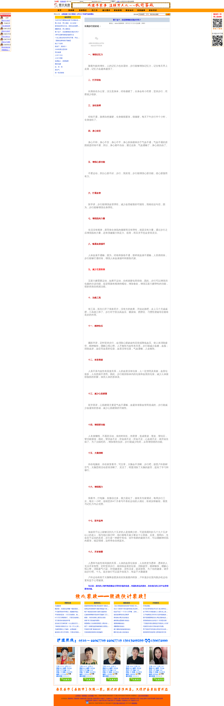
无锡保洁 (95, 700)
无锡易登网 (88, 700)
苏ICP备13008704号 (119, 703)
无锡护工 (103, 698)
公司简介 (78, 695)
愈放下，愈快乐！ (61, 46)
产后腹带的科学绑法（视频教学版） (67, 612)
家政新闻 (118, 10)
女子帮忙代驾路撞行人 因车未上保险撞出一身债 (159, 612)
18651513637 (5, 20)
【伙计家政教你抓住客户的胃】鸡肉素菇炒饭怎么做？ (132, 606)
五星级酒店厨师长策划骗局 (93, 632)
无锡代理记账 (102, 700)
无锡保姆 (76, 698)
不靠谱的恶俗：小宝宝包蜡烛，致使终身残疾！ (71, 615)
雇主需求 (106, 10)
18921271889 (5, 42)
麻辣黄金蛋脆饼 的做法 (121, 620)
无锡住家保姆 (125, 698)
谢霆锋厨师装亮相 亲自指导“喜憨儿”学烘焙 (98, 606)
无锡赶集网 (143, 698)
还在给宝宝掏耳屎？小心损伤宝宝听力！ (68, 623)
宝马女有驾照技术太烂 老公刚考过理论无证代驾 (159, 609)
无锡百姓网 (159, 698)
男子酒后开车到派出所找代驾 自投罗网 (156, 629)
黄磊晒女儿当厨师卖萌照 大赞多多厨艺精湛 (99, 623)
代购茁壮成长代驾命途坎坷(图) (153, 626)
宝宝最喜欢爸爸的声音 (62, 620)
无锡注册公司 (111, 700)
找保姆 (71, 10)
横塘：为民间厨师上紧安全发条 (95, 617)
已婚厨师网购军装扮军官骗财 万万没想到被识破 (100, 615)
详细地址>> (5, 50)
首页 (60, 10)
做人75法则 (59, 43)
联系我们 (84, 695)
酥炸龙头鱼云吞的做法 (121, 632)
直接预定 (83, 10)
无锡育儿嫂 (116, 698)
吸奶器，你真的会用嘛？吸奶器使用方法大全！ (71, 609)
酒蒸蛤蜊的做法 (119, 623)
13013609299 (5, 26)
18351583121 (5, 36)
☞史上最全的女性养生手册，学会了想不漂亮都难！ (72, 38)
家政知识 (130, 10)
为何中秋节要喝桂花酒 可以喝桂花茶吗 (68, 20)
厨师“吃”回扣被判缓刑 (91, 620)
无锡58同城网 (151, 698)
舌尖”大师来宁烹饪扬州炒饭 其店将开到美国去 (129, 609)
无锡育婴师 (96, 698)
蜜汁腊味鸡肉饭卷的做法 (122, 629)
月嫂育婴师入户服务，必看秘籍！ (66, 629)
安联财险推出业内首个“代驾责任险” (155, 620)
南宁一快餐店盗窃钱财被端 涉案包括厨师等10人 (100, 626)
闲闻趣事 (141, 10)
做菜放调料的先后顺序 (121, 615)
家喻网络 (70, 698)
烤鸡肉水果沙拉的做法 (121, 617)
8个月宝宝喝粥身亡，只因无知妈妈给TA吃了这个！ (72, 617)
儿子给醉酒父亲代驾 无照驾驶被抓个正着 (157, 615)
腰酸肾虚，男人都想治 (62, 29)
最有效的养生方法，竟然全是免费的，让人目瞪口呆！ (73, 26)
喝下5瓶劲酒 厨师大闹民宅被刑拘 (95, 612)
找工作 (95, 10)
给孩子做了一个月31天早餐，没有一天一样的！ (130, 612)
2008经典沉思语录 (61, 49)
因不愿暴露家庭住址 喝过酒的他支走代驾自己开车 (160, 617)
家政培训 (153, 10)
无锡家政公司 (126, 700)
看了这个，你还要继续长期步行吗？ (67, 32)
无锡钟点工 (109, 698)
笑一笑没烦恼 (59, 73)
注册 (118, 1)
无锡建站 (118, 700)
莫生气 (57, 70)
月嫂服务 (58, 606)
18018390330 (5, 47)
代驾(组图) (146, 606)
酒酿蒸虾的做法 (119, 626)
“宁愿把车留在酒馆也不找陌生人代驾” (156, 623)
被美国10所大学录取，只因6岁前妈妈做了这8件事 (72, 632)
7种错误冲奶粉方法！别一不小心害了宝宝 (69, 626)
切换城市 (63, 1)
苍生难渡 (58, 52)
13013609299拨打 (143, 695)
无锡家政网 (82, 698)
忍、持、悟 (59, 67)
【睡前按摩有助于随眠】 (63, 40)
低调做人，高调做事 (62, 61)
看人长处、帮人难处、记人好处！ (66, 23)
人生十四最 (59, 58)
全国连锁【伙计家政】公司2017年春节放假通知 (77, 14)
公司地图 (91, 695)
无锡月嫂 (89, 698)
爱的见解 (58, 64)
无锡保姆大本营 (134, 698)
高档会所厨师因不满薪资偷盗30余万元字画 (98, 609)
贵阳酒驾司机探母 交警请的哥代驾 (154, 632)
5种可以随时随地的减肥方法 (64, 35)
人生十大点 (59, 55)
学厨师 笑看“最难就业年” (92, 629)
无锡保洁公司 (135, 700)
